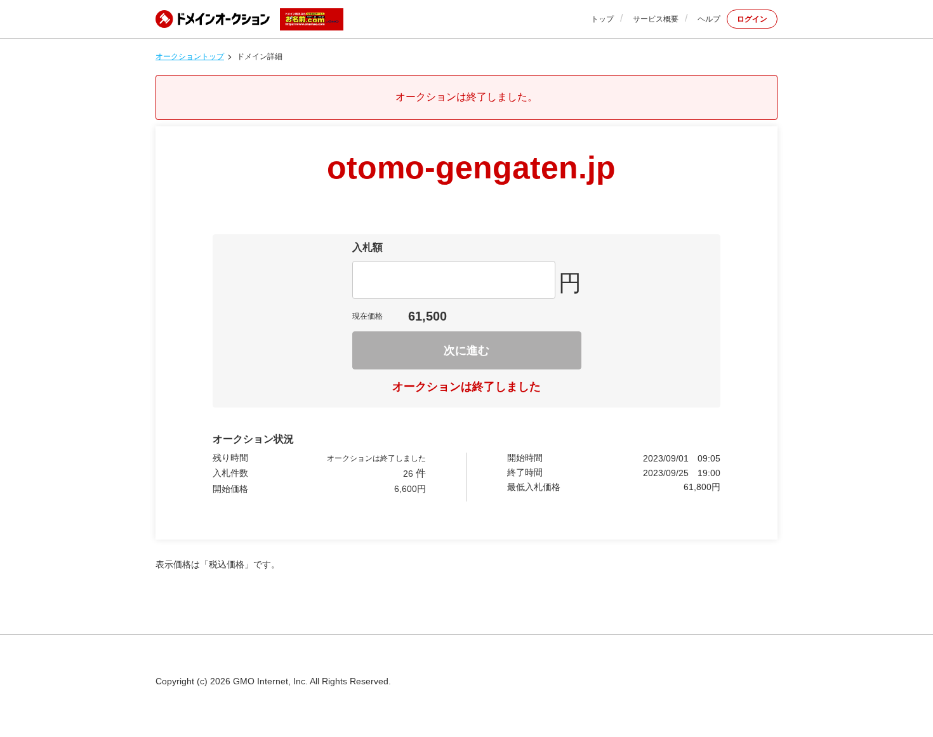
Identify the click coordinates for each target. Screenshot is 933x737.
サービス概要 (655, 19)
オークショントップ (190, 56)
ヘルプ (709, 19)
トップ (602, 19)
